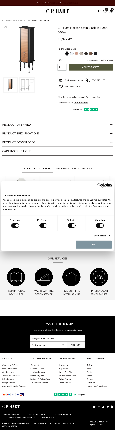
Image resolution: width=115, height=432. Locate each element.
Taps (89, 368)
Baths (89, 375)
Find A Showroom (10, 368)
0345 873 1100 (98, 80)
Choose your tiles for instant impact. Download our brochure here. (57, 3)
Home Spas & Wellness (97, 386)
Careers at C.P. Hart (10, 365)
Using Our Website (37, 414)
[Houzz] (112, 406)
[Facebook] (99, 406)
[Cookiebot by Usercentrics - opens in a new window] (99, 185)
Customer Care (37, 368)
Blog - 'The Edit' (66, 372)
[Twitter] (103, 406)
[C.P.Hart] (57, 11)
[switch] (43, 225)
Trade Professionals (67, 375)
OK (94, 244)
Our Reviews (8, 372)
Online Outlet (65, 379)
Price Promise (8, 379)
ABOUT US (7, 358)
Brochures (63, 365)
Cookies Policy (62, 414)
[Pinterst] (108, 406)
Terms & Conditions (11, 414)
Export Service (65, 382)
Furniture (91, 382)
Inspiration (63, 368)
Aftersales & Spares (39, 382)
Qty (61, 60)
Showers (91, 379)
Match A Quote (37, 375)
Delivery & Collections (40, 379)
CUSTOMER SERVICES (40, 358)
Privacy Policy (48, 417)
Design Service (8, 382)
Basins (90, 372)
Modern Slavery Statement (21, 417)
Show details (100, 236)
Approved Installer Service (14, 386)
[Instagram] (94, 406)
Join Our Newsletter (11, 375)
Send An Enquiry (37, 372)
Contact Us (35, 365)
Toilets (90, 365)
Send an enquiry (81, 102)
